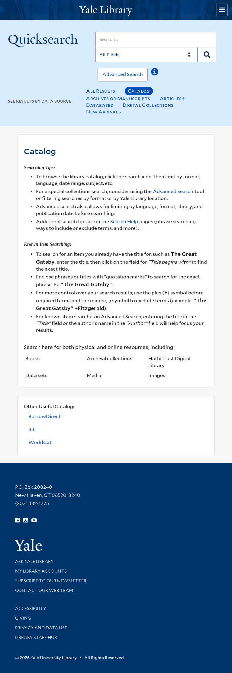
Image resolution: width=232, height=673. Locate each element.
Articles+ (172, 98)
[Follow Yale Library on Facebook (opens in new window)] (17, 520)
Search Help (124, 221)
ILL (31, 429)
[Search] (207, 54)
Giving (23, 618)
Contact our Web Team (44, 590)
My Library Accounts (41, 571)
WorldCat (40, 442)
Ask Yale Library (34, 561)
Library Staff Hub (36, 637)
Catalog (139, 91)
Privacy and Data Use (41, 627)
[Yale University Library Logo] (116, 10)
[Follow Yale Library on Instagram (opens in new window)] (25, 520)
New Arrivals (103, 112)
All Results (100, 91)
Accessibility (30, 608)
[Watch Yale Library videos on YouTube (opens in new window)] (34, 520)
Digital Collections (148, 105)
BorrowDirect (44, 416)
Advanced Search (122, 74)
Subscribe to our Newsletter (50, 580)
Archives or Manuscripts (118, 98)
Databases (99, 105)
